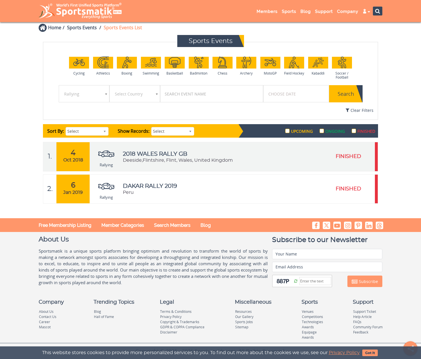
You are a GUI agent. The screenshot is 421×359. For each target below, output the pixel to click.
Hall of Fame (104, 316)
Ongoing (335, 131)
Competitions (312, 316)
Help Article (362, 316)
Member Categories (122, 225)
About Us (46, 311)
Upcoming (302, 131)
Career (44, 321)
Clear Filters (361, 110)
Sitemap (241, 327)
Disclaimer (168, 332)
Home (54, 27)
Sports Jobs (244, 321)
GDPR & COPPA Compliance (182, 327)
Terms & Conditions (176, 311)
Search (346, 93)
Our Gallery (244, 316)
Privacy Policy (344, 352)
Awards (308, 327)
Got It (370, 353)
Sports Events (82, 27)
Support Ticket (364, 311)
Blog (205, 225)
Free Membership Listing (65, 225)
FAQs (357, 321)
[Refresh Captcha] (295, 280)
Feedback (360, 332)
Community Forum (368, 327)
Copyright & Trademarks (179, 321)
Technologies (312, 321)
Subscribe (368, 281)
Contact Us (47, 316)
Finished (366, 131)
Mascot (45, 327)
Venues (308, 311)
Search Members (172, 225)
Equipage (309, 332)
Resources (243, 311)
